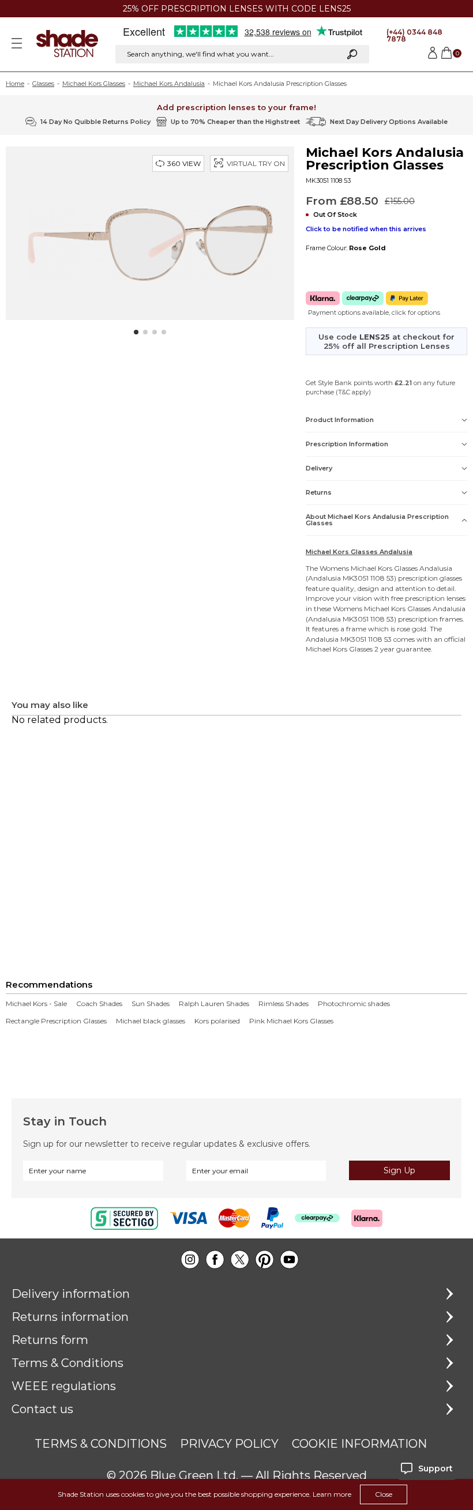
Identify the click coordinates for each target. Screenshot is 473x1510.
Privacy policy (229, 1444)
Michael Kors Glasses (93, 84)
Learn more (332, 1494)
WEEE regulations (64, 1386)
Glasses (43, 84)
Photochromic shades (354, 1004)
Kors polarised (217, 1021)
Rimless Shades (283, 1004)
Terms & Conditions (67, 1363)
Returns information (70, 1317)
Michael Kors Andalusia (169, 84)
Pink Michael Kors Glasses (291, 1021)
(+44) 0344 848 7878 (414, 35)
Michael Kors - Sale (36, 1004)
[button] (136, 332)
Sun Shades (151, 1004)
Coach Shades (99, 1004)
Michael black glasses (150, 1021)
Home (15, 84)
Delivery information (71, 1294)
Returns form (50, 1340)
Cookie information (359, 1444)
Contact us (42, 1409)
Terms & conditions (101, 1444)
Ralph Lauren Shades (214, 1004)
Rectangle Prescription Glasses (56, 1021)
